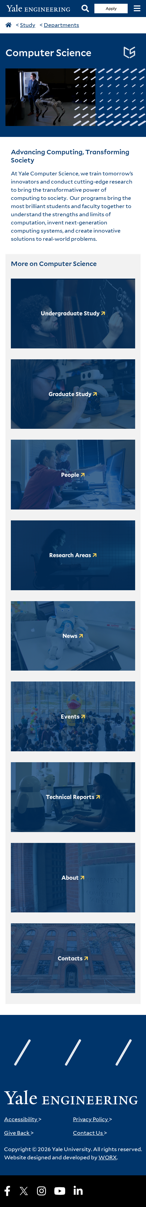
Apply (111, 8)
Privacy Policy (92, 1119)
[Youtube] (60, 1191)
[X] (24, 1191)
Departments (61, 25)
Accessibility (23, 1119)
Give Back (19, 1133)
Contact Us (90, 1133)
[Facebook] (7, 1191)
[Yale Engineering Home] (40, 8)
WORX (107, 1157)
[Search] (85, 8)
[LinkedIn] (78, 1191)
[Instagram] (41, 1191)
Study (27, 25)
